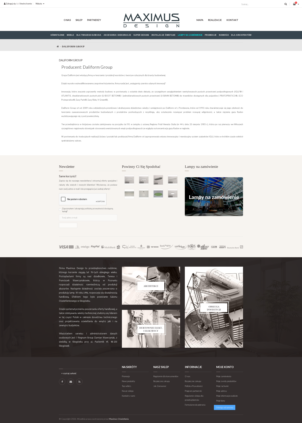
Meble (70, 35)
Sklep (79, 20)
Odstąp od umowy (224, 407)
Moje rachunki (222, 386)
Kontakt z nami (128, 396)
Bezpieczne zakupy (161, 381)
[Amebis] (143, 180)
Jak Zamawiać (159, 386)
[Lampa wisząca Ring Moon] (143, 194)
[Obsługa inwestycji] (214, 307)
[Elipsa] (172, 180)
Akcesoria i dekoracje (117, 35)
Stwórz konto (26, 3)
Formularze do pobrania (195, 405)
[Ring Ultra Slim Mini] (129, 180)
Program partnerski (193, 391)
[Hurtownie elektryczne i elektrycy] (151, 329)
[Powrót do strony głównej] (58, 46)
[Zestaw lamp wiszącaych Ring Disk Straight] (129, 194)
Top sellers (126, 386)
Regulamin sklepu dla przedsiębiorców (194, 398)
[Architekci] (151, 286)
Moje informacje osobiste (227, 396)
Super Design (141, 35)
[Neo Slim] (172, 194)
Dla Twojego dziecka (88, 35)
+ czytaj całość (68, 373)
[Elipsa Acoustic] (158, 180)
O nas (67, 20)
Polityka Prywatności (194, 386)
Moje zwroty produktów (226, 381)
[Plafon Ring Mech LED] (158, 194)
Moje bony (220, 400)
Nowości (224, 35)
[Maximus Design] (151, 21)
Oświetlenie (57, 35)
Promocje (211, 35)
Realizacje (215, 20)
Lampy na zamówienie (190, 35)
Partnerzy (94, 20)
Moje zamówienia (223, 376)
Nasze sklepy (128, 391)
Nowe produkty (128, 381)
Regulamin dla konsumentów (165, 376)
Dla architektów (241, 35)
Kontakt (232, 20)
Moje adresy (221, 391)
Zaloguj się (11, 3)
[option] (151, 182)
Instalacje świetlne (163, 35)
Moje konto (225, 367)
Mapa (199, 20)
